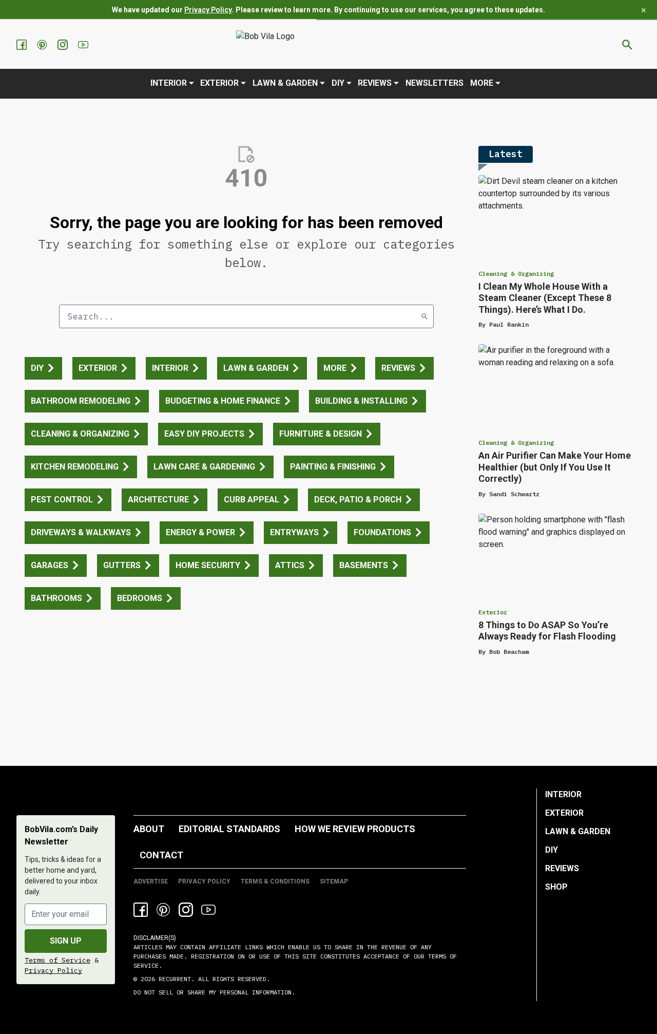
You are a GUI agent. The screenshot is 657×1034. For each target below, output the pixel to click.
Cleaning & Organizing (516, 273)
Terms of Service (57, 960)
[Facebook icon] (140, 910)
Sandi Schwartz (514, 494)
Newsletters (434, 83)
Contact (161, 855)
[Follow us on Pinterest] (43, 45)
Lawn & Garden (285, 83)
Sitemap (334, 881)
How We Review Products (355, 828)
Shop (556, 887)
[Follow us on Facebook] (22, 45)
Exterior (219, 83)
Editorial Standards (229, 828)
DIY (338, 83)
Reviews (375, 83)
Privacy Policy (208, 10)
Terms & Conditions (275, 881)
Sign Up (66, 941)
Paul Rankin (509, 324)
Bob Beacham (509, 651)
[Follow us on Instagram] (63, 45)
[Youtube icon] (208, 910)
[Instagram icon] (186, 910)
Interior (168, 83)
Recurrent (173, 979)
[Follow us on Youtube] (84, 45)
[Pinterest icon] (163, 910)
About (148, 828)
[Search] (424, 316)
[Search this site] (627, 45)
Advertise (150, 881)
